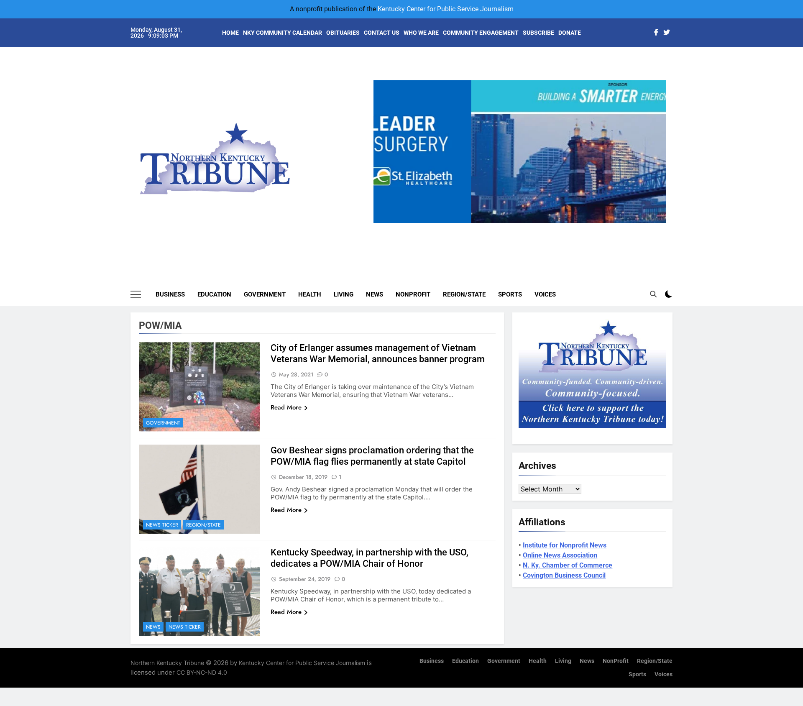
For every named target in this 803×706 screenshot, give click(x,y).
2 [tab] (507, 227)
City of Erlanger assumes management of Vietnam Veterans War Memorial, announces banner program (378, 353)
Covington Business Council (564, 575)
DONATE (569, 32)
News (374, 294)
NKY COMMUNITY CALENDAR (282, 32)
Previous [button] (383, 222)
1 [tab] (492, 227)
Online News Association (560, 555)
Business (170, 294)
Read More (286, 407)
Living (343, 294)
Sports (510, 294)
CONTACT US (381, 32)
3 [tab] (523, 227)
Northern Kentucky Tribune (167, 662)
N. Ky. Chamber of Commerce (567, 565)
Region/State (464, 294)
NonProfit (413, 294)
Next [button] (656, 222)
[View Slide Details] (519, 151)
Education (214, 294)
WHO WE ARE (421, 32)
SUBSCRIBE (538, 32)
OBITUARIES (343, 32)
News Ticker (162, 525)
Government (265, 294)
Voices (545, 294)
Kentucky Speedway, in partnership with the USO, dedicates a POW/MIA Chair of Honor (369, 558)
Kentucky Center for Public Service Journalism (446, 9)
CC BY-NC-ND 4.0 (201, 672)
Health (309, 294)
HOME (230, 32)
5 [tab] (554, 227)
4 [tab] (538, 227)
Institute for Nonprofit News (564, 545)
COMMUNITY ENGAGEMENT (481, 32)
